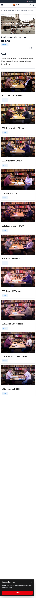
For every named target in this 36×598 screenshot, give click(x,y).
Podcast (11, 10)
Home (5, 10)
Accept (17, 592)
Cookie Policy (8, 587)
